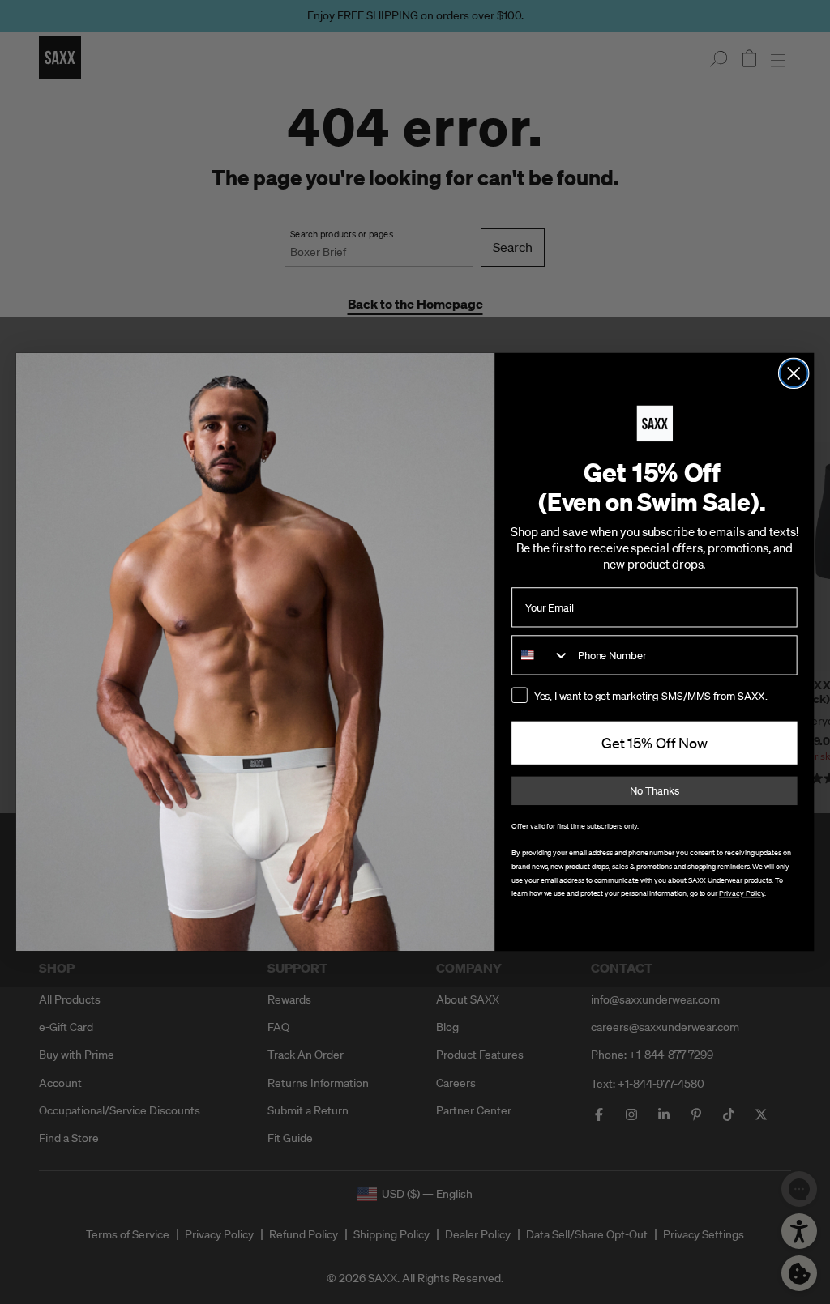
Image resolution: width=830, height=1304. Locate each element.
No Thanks (654, 791)
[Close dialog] (793, 373)
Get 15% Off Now (654, 743)
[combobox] (541, 655)
